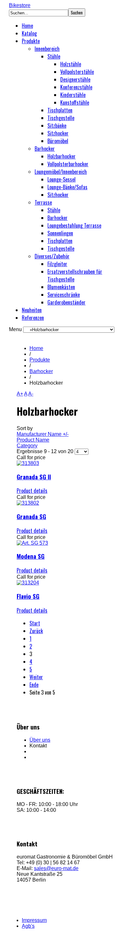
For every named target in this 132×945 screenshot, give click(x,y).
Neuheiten (32, 310)
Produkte (31, 41)
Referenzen (33, 318)
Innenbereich (47, 49)
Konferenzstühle (76, 87)
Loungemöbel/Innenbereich (61, 171)
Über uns (39, 740)
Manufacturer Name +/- (43, 434)
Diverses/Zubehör (52, 256)
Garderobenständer (66, 302)
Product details (32, 490)
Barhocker (45, 148)
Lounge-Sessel (61, 179)
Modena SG (31, 556)
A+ (20, 393)
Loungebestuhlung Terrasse (74, 225)
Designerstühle (75, 79)
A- (30, 393)
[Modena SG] (32, 543)
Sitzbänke (56, 125)
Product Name (33, 440)
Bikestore (19, 5)
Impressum (34, 920)
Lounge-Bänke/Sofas (67, 187)
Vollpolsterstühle (77, 72)
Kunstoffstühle (74, 102)
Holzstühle (70, 64)
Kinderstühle (73, 95)
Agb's (28, 926)
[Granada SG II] (28, 463)
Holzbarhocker (61, 156)
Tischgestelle (60, 118)
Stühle (53, 56)
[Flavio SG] (28, 582)
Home (27, 25)
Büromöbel (57, 141)
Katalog (29, 33)
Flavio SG (28, 596)
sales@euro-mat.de (56, 868)
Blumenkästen (61, 287)
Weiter (36, 677)
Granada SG (31, 516)
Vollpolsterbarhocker (67, 164)
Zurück (36, 631)
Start (34, 623)
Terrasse (43, 202)
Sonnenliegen (60, 233)
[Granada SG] (28, 503)
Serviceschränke (63, 294)
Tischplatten (59, 110)
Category (27, 445)
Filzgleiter (57, 264)
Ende (33, 684)
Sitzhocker (58, 133)
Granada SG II (34, 476)
